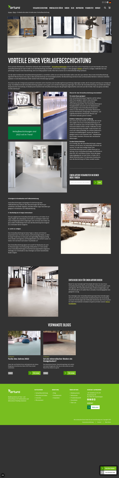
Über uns (73, 402)
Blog (72, 8)
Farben (67, 8)
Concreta (38, 398)
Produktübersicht (76, 398)
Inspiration (79, 8)
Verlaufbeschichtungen (59, 67)
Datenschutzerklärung (88, 422)
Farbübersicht (57, 395)
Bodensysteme (75, 393)
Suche (99, 182)
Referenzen (74, 395)
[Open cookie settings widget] (3, 475)
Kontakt (97, 8)
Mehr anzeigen (36, 373)
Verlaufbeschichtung (40, 8)
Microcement (39, 400)
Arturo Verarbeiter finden (110, 472)
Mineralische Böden (56, 8)
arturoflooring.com (97, 419)
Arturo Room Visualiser (110, 468)
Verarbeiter (89, 8)
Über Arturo (108, 422)
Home (10, 12)
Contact (99, 422)
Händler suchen (95, 407)
